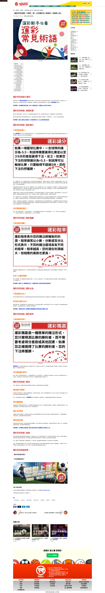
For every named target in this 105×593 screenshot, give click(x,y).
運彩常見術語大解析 (17, 65)
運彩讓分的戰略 (18, 84)
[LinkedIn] (23, 507)
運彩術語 (42, 500)
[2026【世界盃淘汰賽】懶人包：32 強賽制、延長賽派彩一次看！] (40, 530)
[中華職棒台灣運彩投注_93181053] (40, 473)
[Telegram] (28, 507)
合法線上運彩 (16, 500)
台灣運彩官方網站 (46, 490)
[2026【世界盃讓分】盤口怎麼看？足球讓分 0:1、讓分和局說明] (21, 530)
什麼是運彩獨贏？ (19, 73)
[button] (84, 3)
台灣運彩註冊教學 (63, 6)
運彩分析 (72, 45)
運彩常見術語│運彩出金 (18, 75)
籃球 (71, 37)
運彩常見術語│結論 (17, 89)
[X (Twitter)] (19, 507)
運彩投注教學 (73, 47)
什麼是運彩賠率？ (19, 80)
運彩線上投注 (36, 500)
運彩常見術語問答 (17, 90)
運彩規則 (28, 16)
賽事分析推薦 (73, 42)
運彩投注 (39, 6)
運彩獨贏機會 (18, 85)
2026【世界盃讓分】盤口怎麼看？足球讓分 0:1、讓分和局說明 (83, 74)
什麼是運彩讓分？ (19, 69)
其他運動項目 (73, 31)
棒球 (71, 34)
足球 (71, 44)
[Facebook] (15, 507)
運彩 (27, 490)
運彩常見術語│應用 (17, 83)
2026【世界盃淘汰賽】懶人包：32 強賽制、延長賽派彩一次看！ (83, 81)
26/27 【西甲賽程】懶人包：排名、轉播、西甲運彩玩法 (84, 59)
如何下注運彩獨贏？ (19, 74)
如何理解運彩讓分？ (19, 70)
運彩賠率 (53, 500)
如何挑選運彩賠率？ (19, 459)
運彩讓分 (48, 500)
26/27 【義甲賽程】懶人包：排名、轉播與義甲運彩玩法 (84, 67)
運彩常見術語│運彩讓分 (18, 68)
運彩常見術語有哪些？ (20, 454)
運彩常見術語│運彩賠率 (18, 79)
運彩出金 (22, 500)
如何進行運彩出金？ (19, 78)
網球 (71, 38)
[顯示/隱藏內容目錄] (21, 64)
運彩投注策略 (29, 500)
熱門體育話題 (47, 6)
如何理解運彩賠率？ (19, 81)
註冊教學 (72, 41)
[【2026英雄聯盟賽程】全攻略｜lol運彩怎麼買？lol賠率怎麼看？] (58, 530)
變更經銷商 (72, 6)
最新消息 (32, 6)
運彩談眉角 (55, 6)
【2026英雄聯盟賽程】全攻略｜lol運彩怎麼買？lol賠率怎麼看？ (83, 88)
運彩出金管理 (18, 86)
